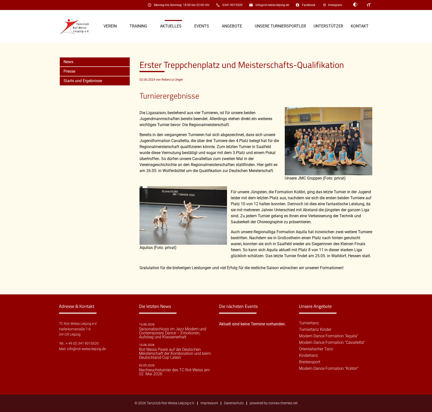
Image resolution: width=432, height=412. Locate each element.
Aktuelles (171, 26)
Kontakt (359, 26)
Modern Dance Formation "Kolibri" (328, 369)
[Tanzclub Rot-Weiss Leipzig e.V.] (77, 26)
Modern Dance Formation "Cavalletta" (332, 343)
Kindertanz (308, 356)
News (68, 61)
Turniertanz (309, 323)
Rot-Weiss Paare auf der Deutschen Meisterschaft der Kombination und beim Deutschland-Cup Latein (175, 354)
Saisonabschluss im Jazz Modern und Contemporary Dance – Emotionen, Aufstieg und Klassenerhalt (172, 333)
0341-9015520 (232, 5)
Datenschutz (234, 403)
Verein (110, 26)
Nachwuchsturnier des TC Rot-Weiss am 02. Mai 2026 (174, 372)
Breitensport (309, 362)
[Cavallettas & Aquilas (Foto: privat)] (183, 241)
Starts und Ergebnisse (83, 80)
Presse (69, 71)
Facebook (308, 5)
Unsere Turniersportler (280, 26)
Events (201, 26)
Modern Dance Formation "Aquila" (328, 336)
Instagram (335, 5)
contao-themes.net (283, 403)
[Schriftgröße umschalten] (369, 5)
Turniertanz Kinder (315, 330)
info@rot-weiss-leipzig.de (272, 5)
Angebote (232, 26)
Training (138, 26)
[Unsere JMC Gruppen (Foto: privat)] (328, 172)
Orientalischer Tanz (316, 349)
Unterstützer (328, 26)
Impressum (209, 403)
